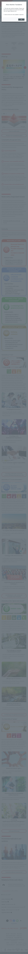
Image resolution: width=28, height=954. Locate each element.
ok (21, 19)
